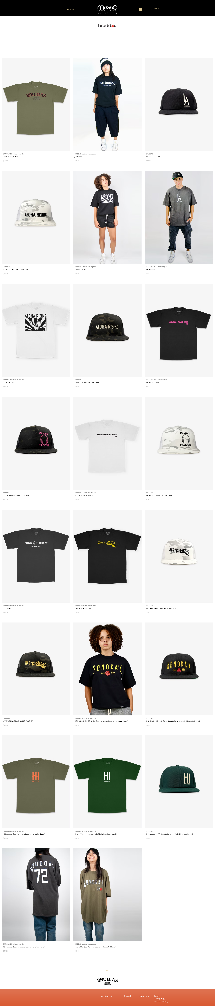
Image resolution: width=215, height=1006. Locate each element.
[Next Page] (112, 970)
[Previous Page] (103, 970)
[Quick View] (36, 104)
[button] (140, 9)
